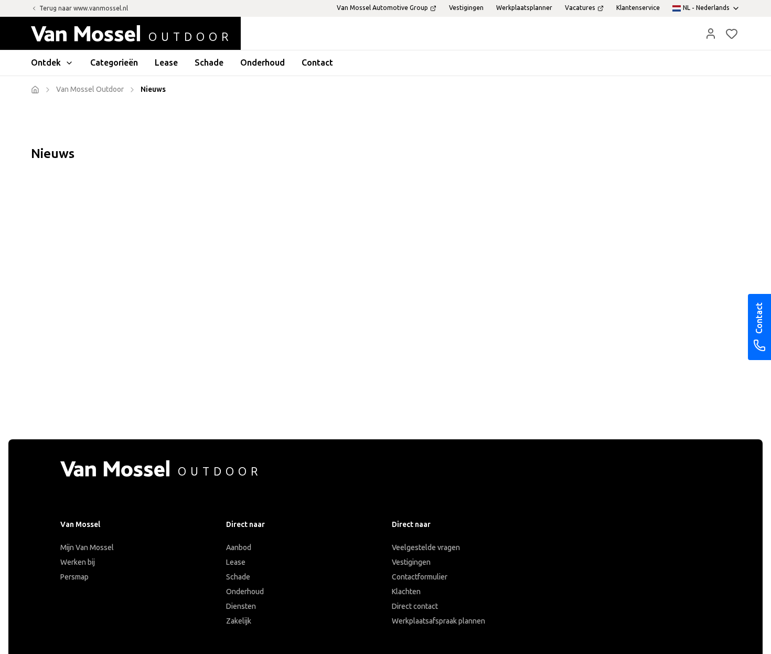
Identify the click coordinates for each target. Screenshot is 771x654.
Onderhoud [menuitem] (262, 63)
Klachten (406, 591)
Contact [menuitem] (317, 63)
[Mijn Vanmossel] (710, 33)
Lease (235, 562)
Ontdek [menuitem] (46, 63)
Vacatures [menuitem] (580, 8)
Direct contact (415, 606)
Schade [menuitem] (209, 63)
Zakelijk (238, 621)
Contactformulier (419, 577)
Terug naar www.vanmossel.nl (83, 8)
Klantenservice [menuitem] (638, 8)
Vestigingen (411, 562)
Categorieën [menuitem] (114, 63)
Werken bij (77, 562)
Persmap (74, 577)
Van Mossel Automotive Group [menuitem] (382, 8)
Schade (238, 577)
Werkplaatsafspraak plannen (438, 621)
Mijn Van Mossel (87, 547)
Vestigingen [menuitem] (466, 8)
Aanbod (238, 547)
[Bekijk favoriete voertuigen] (731, 33)
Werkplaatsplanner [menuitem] (524, 8)
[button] (710, 33)
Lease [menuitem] (166, 63)
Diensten (241, 606)
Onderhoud (245, 591)
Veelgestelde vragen (426, 547)
